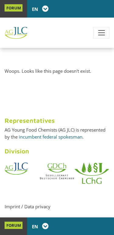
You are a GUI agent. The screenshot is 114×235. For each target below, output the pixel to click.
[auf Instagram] (105, 9)
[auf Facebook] (88, 9)
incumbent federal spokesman (50, 137)
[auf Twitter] (96, 9)
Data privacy (37, 206)
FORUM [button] (13, 8)
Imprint (12, 206)
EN (35, 9)
